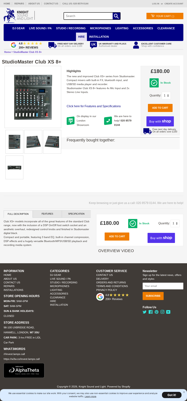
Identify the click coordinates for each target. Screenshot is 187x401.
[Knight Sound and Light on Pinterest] (156, 312)
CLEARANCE (57, 297)
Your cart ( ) (165, 16)
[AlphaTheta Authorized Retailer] (24, 376)
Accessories (143, 28)
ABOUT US (34, 3)
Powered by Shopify (118, 386)
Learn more (90, 396)
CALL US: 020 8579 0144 (75, 3)
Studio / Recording (71, 28)
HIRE (53, 301)
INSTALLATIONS (13, 290)
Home (7, 52)
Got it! (171, 395)
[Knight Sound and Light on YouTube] (168, 312)
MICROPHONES (59, 286)
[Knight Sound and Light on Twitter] (145, 312)
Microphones (100, 28)
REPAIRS (19, 3)
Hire (81, 36)
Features (47, 214)
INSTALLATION (99, 36)
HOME (7, 3)
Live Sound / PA (40, 28)
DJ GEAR (55, 275)
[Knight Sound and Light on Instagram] (162, 312)
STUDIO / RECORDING (63, 282)
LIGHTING (56, 290)
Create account (174, 4)
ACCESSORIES (59, 293)
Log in (155, 4)
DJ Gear (18, 28)
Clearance (166, 28)
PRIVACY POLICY (106, 290)
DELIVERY (102, 279)
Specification (76, 214)
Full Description (18, 214)
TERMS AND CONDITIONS (112, 286)
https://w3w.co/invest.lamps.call (22, 359)
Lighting (122, 28)
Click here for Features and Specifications (94, 106)
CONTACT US (51, 3)
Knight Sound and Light (92, 386)
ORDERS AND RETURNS (111, 282)
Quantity (155, 95)
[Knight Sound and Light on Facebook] (150, 312)
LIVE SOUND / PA (60, 279)
